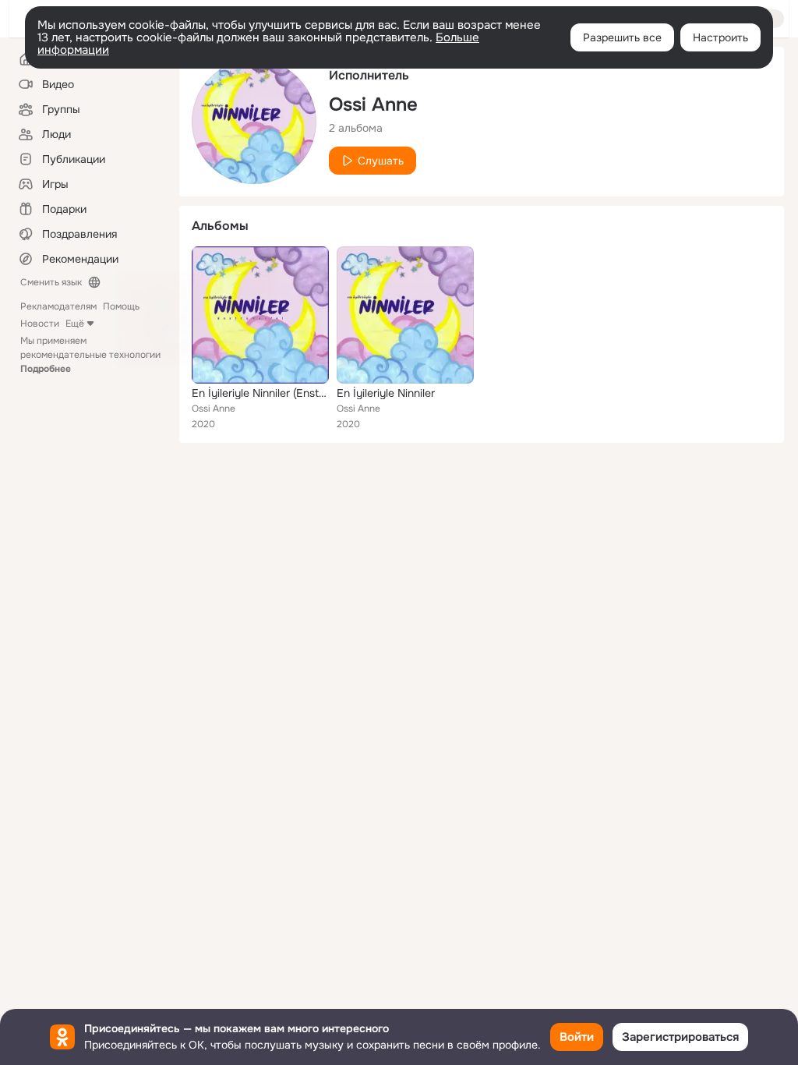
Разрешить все (622, 37)
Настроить (720, 37)
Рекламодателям (58, 306)
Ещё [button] (74, 323)
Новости (39, 323)
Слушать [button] (381, 161)
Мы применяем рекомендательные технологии (90, 354)
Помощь (121, 306)
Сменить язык (51, 282)
